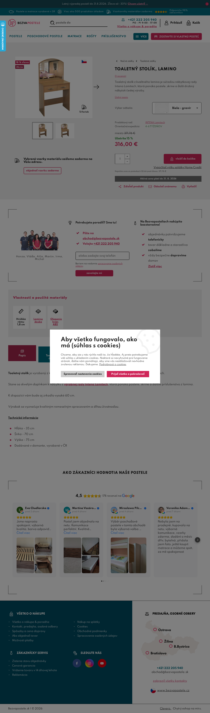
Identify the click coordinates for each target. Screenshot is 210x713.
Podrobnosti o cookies (112, 364)
